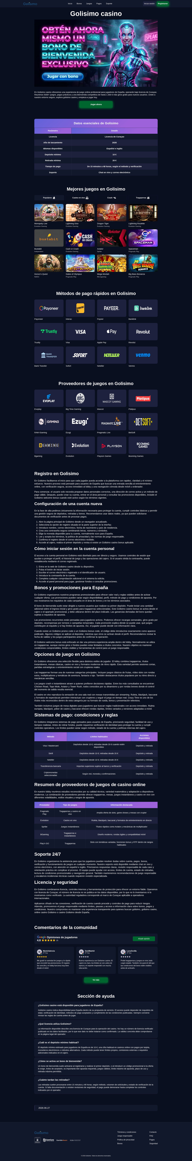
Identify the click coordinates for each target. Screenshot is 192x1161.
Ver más (96, 980)
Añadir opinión (144, 939)
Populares (47, 198)
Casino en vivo (78, 198)
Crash (109, 198)
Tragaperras (141, 198)
